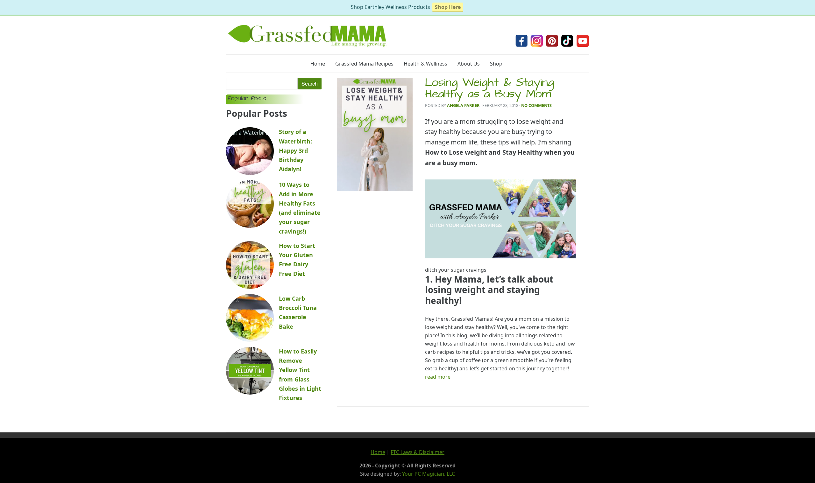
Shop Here (448, 7)
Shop (496, 63)
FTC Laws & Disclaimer (417, 452)
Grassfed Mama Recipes (364, 63)
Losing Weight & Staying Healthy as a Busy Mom (489, 89)
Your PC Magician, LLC (428, 473)
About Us (468, 63)
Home (317, 63)
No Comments (536, 105)
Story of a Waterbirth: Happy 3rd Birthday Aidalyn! (295, 150)
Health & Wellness (425, 63)
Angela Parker (463, 105)
